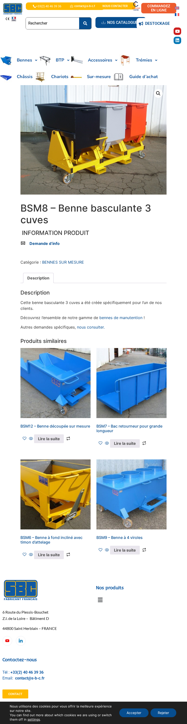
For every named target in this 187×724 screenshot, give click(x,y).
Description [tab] (38, 278)
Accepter (134, 713)
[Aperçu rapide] (31, 438)
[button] (158, 93)
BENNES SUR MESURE (63, 262)
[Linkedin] (177, 40)
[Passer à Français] (177, 14)
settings (34, 719)
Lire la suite (49, 438)
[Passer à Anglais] (177, 7)
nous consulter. (91, 327)
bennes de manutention (120, 317)
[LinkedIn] (21, 641)
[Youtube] (177, 31)
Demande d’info (44, 243)
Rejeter (163, 713)
